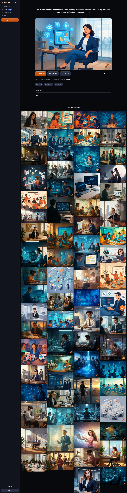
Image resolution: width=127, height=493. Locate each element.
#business (39, 84)
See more (68, 79)
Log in (10, 486)
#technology (48, 84)
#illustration (58, 84)
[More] (104, 73)
